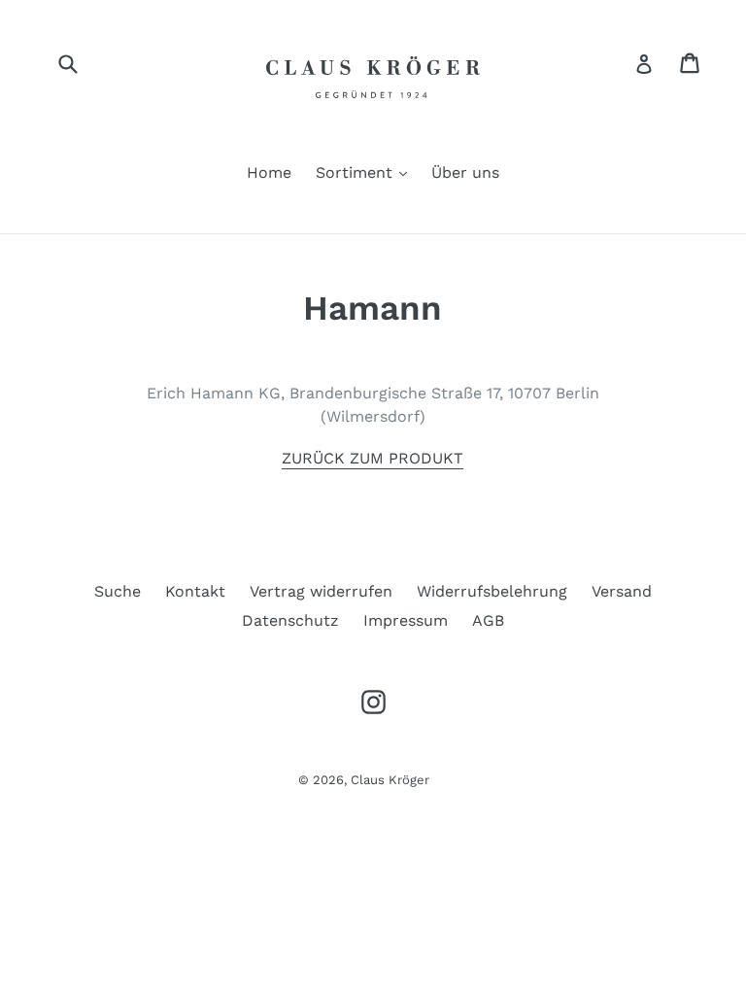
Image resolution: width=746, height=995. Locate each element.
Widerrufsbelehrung (492, 591)
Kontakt (195, 591)
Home (269, 172)
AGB (488, 620)
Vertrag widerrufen (321, 591)
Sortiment (366, 172)
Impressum (405, 620)
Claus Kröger (390, 779)
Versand (622, 591)
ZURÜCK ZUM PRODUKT (372, 458)
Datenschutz (290, 620)
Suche (117, 591)
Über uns (465, 172)
